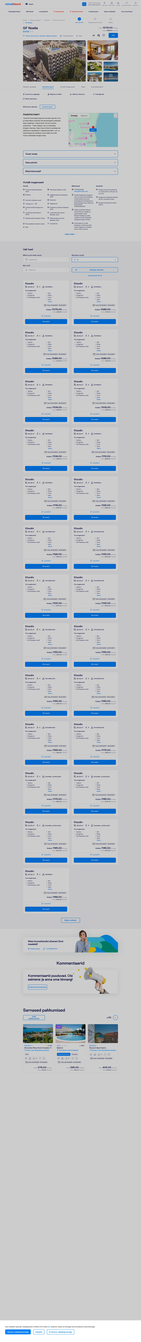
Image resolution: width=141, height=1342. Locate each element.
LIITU (80, 685)
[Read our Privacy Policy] (97, 680)
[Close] (98, 652)
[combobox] (79, 671)
